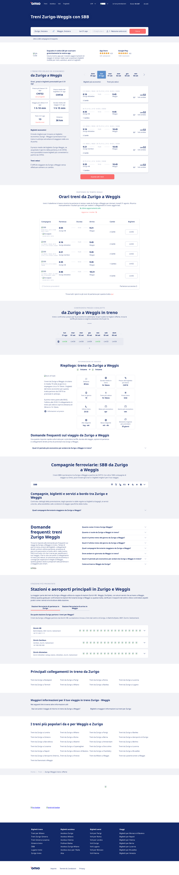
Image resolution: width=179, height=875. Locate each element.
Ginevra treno (36, 843)
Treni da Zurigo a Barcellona (42, 742)
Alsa (62, 853)
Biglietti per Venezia (127, 853)
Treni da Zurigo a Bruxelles (129, 751)
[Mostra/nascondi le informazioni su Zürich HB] (144, 630)
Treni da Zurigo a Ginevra (40, 737)
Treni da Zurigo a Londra (40, 732)
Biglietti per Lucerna (127, 846)
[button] (85, 31)
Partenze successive (128, 286)
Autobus (53, 4)
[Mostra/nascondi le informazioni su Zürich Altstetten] (144, 653)
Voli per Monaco (96, 850)
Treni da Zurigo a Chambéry (100, 751)
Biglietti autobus (68, 829)
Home (33, 772)
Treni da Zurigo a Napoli (40, 751)
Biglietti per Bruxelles (128, 850)
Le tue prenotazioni (119, 4)
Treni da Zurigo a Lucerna (129, 680)
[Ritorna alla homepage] (37, 3)
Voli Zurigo (94, 843)
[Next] (144, 74)
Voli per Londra (96, 840)
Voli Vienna (94, 853)
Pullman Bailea (67, 843)
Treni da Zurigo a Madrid (69, 742)
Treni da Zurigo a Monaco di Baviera (74, 751)
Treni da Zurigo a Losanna (41, 746)
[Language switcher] (104, 3)
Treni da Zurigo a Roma (99, 680)
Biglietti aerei (95, 829)
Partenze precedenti (51, 286)
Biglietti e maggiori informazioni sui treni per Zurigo (110, 709)
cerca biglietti (40, 97)
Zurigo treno (36, 853)
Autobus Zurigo (67, 833)
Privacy (82, 868)
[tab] (92, 81)
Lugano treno (36, 850)
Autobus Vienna (67, 840)
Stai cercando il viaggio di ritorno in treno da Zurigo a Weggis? (55, 709)
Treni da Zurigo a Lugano (128, 685)
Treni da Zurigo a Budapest (41, 680)
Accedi (146, 4)
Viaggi (122, 829)
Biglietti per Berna (126, 843)
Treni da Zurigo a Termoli (40, 685)
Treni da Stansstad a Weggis (42, 760)
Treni (45, 4)
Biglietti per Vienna (127, 840)
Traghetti (66, 4)
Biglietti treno (37, 829)
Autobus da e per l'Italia (70, 850)
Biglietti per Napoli (127, 836)
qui (112, 294)
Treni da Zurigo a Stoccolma (100, 746)
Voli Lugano (95, 846)
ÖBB (33, 846)
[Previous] (58, 334)
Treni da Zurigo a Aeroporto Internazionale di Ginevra (52, 756)
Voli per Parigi (96, 833)
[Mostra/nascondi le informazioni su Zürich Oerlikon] (144, 642)
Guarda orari (40, 122)
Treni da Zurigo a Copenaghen (72, 746)
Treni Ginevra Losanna (40, 840)
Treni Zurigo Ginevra (39, 836)
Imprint (53, 868)
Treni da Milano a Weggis (99, 756)
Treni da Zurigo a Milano (69, 685)
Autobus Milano (67, 836)
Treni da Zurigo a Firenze (69, 756)
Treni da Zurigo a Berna (99, 737)
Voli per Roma (95, 836)
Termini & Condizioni (68, 868)
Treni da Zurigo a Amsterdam (101, 742)
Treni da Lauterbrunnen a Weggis (132, 756)
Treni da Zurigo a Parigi (69, 680)
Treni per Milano (38, 833)
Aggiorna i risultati (88, 212)
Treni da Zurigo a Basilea (99, 685)
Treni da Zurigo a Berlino (128, 742)
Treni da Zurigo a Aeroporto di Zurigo (133, 737)
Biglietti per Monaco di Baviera (131, 833)
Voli (59, 4)
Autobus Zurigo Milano (70, 846)
